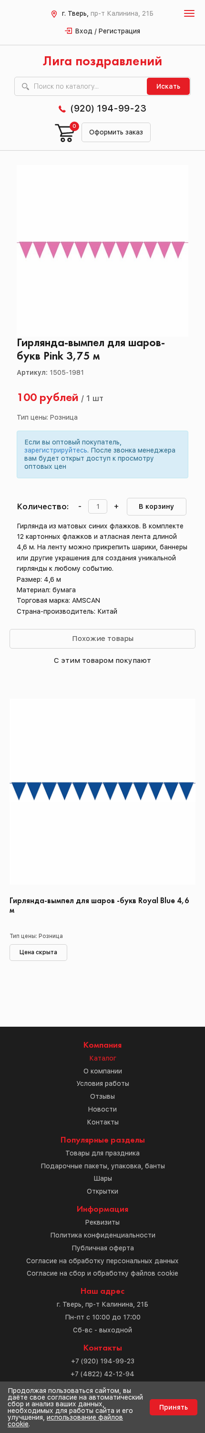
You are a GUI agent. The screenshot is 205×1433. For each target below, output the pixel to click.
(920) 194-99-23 (108, 108)
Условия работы (102, 1083)
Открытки (102, 1191)
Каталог (102, 1058)
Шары (102, 1178)
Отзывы (102, 1096)
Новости (102, 1109)
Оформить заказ (116, 132)
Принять (173, 1407)
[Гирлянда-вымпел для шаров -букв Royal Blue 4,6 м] (102, 794)
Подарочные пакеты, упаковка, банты (103, 1166)
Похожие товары (102, 638)
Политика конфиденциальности (102, 1235)
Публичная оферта (103, 1248)
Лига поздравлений (102, 61)
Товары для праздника (102, 1153)
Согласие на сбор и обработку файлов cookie (102, 1273)
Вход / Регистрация (107, 31)
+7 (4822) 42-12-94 (102, 1374)
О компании (102, 1071)
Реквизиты (102, 1222)
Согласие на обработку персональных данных (102, 1261)
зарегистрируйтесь (55, 450)
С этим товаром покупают (102, 660)
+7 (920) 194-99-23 (102, 1361)
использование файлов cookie (65, 1420)
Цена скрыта (38, 952)
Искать (168, 86)
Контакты (103, 1122)
